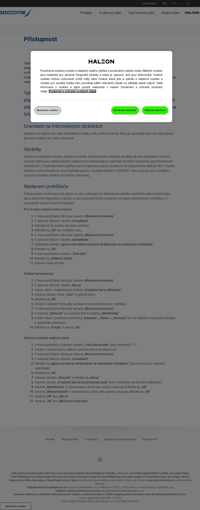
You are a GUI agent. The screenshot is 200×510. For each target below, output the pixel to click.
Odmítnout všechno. (125, 110)
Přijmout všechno (155, 110)
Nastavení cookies (48, 110)
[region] (101, 86)
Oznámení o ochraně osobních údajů (72, 91)
